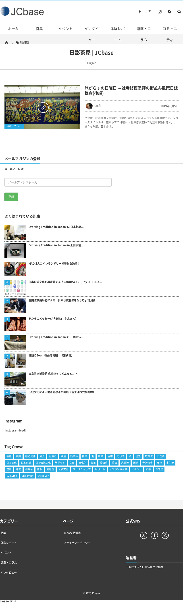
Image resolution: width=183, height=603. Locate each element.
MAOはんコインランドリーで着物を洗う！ (54, 264)
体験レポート (117, 34)
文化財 (82, 463)
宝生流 (170, 463)
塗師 (9, 469)
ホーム (13, 28)
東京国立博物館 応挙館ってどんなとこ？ (53, 374)
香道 (9, 456)
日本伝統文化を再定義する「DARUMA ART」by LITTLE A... (65, 282)
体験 (39, 469)
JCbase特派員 (72, 533)
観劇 (18, 456)
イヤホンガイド (118, 469)
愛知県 (104, 463)
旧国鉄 (160, 456)
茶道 (63, 456)
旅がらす (60, 463)
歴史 (138, 456)
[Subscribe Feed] (169, 11)
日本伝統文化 (43, 463)
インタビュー (91, 34)
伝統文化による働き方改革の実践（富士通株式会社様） (62, 392)
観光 (42, 456)
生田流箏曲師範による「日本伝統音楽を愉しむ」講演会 (62, 300)
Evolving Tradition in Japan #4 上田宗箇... (56, 245)
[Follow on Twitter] (150, 11)
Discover (43, 476)
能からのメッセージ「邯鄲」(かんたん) (52, 319)
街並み (52, 456)
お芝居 (159, 469)
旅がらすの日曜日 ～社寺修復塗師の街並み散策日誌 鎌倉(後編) (131, 90)
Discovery (27, 476)
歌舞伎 (149, 456)
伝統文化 (63, 469)
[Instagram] (159, 11)
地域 (18, 469)
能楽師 (74, 456)
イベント (65, 28)
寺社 (159, 463)
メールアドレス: (14, 169)
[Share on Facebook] (140, 11)
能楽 (84, 456)
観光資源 (30, 456)
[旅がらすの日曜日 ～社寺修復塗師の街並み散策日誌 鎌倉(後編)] (42, 107)
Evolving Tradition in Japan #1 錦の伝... (56, 337)
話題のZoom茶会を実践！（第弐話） (51, 355)
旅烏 (98, 105)
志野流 (125, 463)
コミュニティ (170, 34)
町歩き (121, 456)
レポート (100, 469)
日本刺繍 (26, 463)
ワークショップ (82, 469)
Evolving (11, 476)
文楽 (72, 463)
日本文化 (11, 463)
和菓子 (29, 469)
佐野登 (50, 469)
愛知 (114, 463)
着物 (110, 456)
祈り (100, 456)
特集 (39, 28)
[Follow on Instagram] (165, 535)
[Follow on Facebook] (154, 535)
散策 (93, 463)
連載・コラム (144, 34)
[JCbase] (22, 14)
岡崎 (135, 463)
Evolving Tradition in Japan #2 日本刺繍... (56, 227)
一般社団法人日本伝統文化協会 (144, 567)
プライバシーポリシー (77, 543)
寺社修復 (147, 463)
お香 (148, 469)
